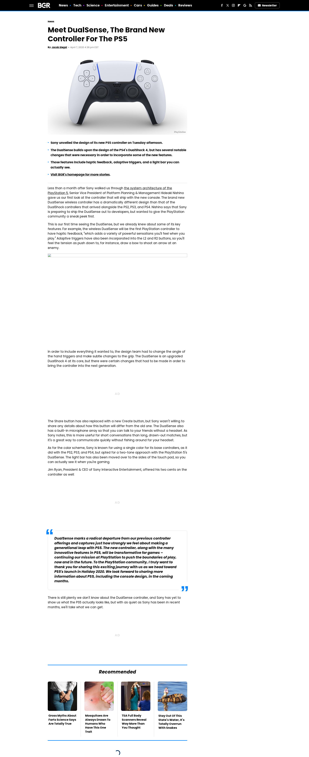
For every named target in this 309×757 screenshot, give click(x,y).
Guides (153, 5)
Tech (77, 5)
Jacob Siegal (59, 47)
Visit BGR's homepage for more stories (80, 175)
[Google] (244, 5)
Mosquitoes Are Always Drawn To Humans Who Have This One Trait (97, 724)
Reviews (185, 5)
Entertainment (117, 5)
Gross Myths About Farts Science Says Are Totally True (62, 720)
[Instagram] (233, 5)
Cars (138, 5)
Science (93, 5)
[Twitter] (227, 5)
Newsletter (269, 5)
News (63, 5)
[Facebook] (221, 5)
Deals (168, 5)
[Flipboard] (239, 5)
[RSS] (250, 5)
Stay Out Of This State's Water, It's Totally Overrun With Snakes (171, 722)
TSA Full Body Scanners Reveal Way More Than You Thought (134, 721)
